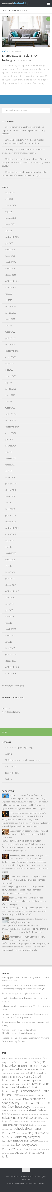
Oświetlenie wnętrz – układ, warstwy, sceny (22, 760)
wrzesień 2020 (10, 433)
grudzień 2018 (10, 515)
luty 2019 (8, 502)
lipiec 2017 (9, 610)
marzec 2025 (10, 249)
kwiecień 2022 (10, 313)
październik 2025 (12, 237)
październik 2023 (12, 281)
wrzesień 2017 (10, 597)
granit (31, 1073)
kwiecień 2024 (10, 262)
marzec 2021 (10, 395)
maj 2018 (8, 547)
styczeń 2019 (10, 509)
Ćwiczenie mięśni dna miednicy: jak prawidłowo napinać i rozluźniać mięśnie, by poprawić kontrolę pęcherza (23, 130)
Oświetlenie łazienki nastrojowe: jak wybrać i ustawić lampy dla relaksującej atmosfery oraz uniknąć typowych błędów (26, 162)
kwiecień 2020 (10, 458)
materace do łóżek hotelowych (26, 1104)
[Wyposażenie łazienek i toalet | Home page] (20, 3)
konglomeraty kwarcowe (26, 1095)
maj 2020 (8, 452)
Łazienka (8, 754)
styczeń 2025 (10, 256)
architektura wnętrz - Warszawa (11, 1058)
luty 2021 (8, 401)
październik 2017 (12, 591)
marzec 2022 (10, 319)
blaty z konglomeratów (31, 1065)
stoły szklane (11, 1137)
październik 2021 (12, 351)
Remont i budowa (12, 773)
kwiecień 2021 (10, 388)
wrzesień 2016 (10, 673)
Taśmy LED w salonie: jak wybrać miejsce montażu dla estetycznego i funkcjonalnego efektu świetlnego (24, 901)
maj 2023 (8, 294)
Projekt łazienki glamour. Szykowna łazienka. (21, 993)
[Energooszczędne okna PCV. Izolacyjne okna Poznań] (26, 31)
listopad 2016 (10, 661)
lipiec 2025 (9, 243)
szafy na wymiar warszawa (21, 1138)
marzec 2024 (10, 268)
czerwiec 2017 (10, 616)
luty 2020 (8, 471)
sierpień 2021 (10, 363)
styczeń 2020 (10, 477)
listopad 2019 (10, 490)
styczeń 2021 (10, 407)
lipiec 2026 (9, 199)
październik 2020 (12, 426)
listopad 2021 (10, 344)
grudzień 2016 (10, 654)
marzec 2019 (10, 496)
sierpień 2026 (10, 192)
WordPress (20, 1183)
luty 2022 (8, 325)
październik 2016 (12, 667)
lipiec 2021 (9, 369)
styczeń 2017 (10, 648)
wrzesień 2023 (10, 287)
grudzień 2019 (10, 483)
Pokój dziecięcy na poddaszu (22, 1121)
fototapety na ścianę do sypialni (18, 1073)
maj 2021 (8, 382)
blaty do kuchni (11, 1065)
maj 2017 (8, 623)
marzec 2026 (10, 224)
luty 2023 (8, 300)
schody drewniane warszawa (21, 1130)
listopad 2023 (10, 275)
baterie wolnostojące (29, 1062)
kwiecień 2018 (10, 553)
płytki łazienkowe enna (35, 1125)
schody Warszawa (22, 1133)
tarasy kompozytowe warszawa (19, 1146)
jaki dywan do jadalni (29, 1080)
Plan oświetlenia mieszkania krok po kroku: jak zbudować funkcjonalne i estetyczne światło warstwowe (25, 834)
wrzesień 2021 (10, 357)
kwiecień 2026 (10, 218)
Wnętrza (6, 51)
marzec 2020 (10, 464)
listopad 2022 (10, 306)
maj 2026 (8, 211)
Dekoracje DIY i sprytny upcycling (18, 747)
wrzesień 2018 (10, 534)
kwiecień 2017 (10, 629)
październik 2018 (12, 528)
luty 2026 (8, 230)
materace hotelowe (16, 1110)
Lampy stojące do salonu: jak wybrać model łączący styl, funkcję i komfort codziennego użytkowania (24, 879)
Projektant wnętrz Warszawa (15, 1124)
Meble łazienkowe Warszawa (39, 1114)
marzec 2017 (10, 635)
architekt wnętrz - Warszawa (30, 1058)
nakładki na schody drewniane (20, 1118)
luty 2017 (8, 642)
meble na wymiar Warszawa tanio (20, 1114)
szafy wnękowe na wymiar (26, 1140)
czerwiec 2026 (10, 205)
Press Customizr (38, 1183)
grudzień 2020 (10, 414)
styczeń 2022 (10, 332)
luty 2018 (8, 566)
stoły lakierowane (38, 1133)
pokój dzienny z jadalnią (38, 1121)
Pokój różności (11, 766)
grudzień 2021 (10, 338)
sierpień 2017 (10, 604)
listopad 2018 (10, 521)
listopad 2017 (10, 585)
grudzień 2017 (10, 578)
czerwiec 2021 (10, 376)
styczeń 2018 (10, 572)
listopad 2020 (10, 420)
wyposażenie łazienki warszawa (31, 1149)
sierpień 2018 (10, 540)
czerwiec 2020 (10, 445)
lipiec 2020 (9, 439)
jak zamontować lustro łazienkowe (25, 1093)
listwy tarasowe (22, 1102)
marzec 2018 (10, 559)
